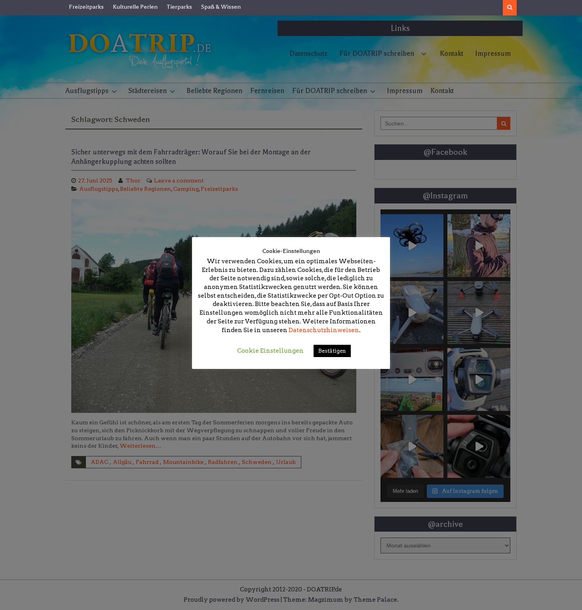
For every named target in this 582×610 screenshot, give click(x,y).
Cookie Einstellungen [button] (270, 350)
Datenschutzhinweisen (324, 330)
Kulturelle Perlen (135, 6)
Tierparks (179, 6)
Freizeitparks (86, 6)
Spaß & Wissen (221, 6)
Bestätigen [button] (332, 351)
